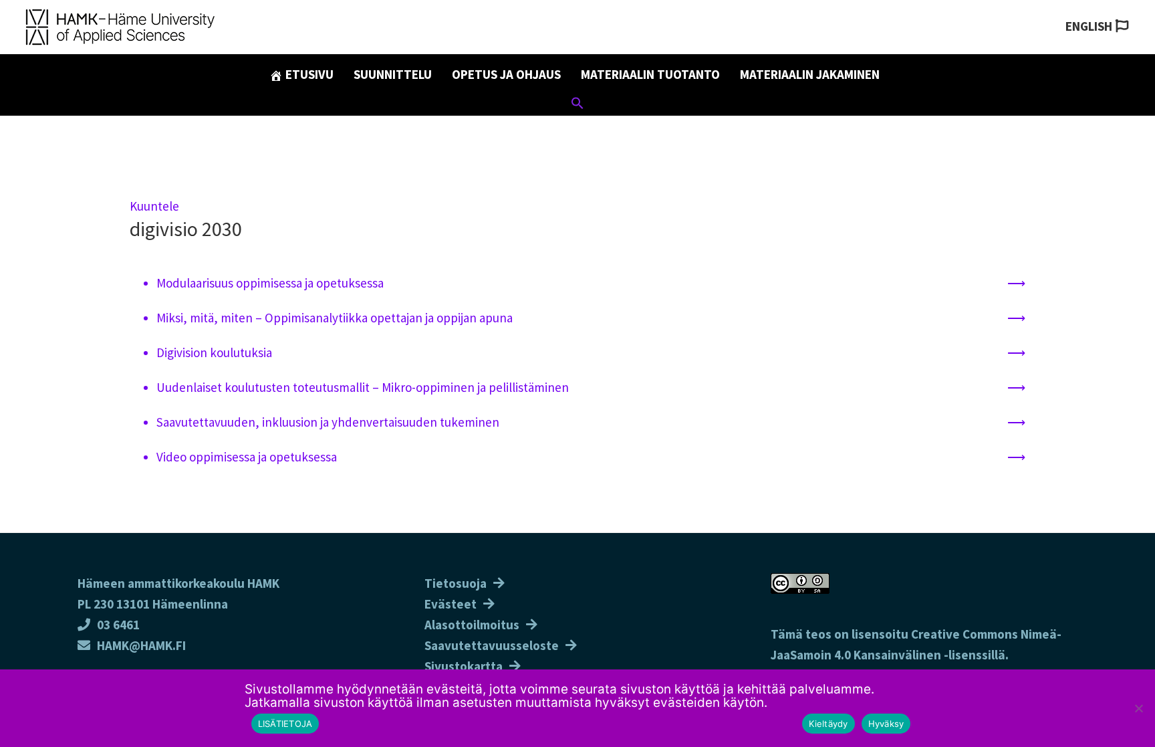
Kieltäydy (828, 723)
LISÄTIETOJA (285, 723)
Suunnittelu (393, 74)
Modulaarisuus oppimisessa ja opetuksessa (270, 283)
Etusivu (308, 74)
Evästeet (450, 604)
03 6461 (118, 625)
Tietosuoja (455, 583)
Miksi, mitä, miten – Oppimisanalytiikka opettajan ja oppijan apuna (334, 318)
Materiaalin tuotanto (650, 74)
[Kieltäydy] (1138, 708)
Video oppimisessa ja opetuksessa (248, 457)
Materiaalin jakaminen (810, 74)
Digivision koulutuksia (214, 352)
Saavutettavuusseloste (491, 645)
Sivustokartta (463, 666)
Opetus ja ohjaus (506, 74)
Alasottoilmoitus (471, 625)
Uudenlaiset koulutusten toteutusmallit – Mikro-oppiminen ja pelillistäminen (363, 387)
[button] (577, 105)
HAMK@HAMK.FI (141, 645)
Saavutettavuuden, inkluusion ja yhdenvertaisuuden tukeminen (329, 422)
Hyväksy (886, 723)
